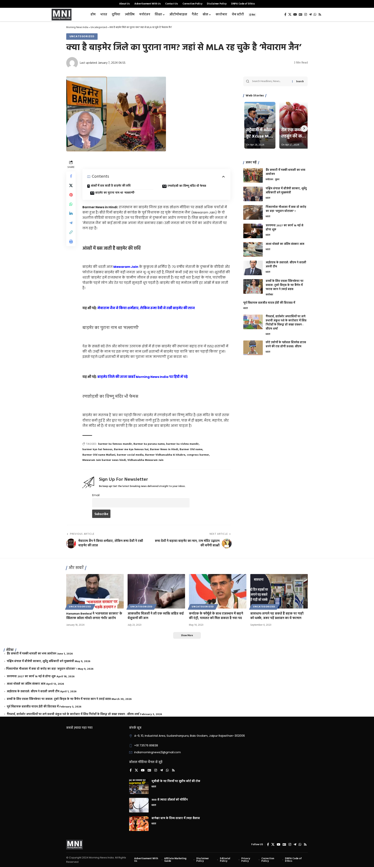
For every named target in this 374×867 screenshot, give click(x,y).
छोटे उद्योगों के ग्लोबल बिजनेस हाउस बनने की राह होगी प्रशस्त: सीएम (286, 344)
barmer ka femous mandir (115, 444)
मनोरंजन (269, 180)
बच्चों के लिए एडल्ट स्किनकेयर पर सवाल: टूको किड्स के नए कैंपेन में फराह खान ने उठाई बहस (284, 285)
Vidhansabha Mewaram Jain (145, 460)
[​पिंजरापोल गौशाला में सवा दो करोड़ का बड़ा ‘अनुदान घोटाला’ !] (253, 212)
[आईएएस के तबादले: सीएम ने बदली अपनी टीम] (253, 268)
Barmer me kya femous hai (131, 449)
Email (96, 495)
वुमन (277, 180)
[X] (289, 14)
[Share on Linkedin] (71, 213)
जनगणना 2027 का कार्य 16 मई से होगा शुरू (284, 227)
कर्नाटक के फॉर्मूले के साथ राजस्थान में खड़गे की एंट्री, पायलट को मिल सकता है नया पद (216, 616)
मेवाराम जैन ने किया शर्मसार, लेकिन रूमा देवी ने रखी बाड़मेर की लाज (146, 308)
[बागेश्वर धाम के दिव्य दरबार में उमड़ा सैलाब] (139, 823)
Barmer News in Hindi (164, 449)
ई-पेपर (252, 14)
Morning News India (77, 27)
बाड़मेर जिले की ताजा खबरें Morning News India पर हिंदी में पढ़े (142, 377)
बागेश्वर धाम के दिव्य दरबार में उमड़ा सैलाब (176, 818)
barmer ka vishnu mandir (182, 444)
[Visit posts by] (72, 63)
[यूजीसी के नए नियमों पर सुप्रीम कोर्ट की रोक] (139, 786)
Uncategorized (99, 27)
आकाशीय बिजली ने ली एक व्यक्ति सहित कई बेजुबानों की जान (156, 616)
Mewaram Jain (125, 267)
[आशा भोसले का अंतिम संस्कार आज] (253, 249)
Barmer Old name (191, 449)
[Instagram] (305, 14)
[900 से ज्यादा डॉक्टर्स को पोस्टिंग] (139, 805)
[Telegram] (310, 14)
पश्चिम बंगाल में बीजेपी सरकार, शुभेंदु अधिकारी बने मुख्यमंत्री (286, 190)
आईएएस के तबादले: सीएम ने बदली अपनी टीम (286, 264)
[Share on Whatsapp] (71, 204)
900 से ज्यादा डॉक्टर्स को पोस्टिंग (170, 800)
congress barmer (198, 455)
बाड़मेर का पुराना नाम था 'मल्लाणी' (115, 193)
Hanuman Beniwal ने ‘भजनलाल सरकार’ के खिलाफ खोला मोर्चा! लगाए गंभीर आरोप (94, 616)
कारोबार (269, 295)
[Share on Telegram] (71, 223)
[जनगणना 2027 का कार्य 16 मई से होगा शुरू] (253, 231)
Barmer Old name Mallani (98, 455)
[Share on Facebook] (71, 176)
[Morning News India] (74, 844)
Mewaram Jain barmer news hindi (104, 460)
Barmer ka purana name (149, 444)
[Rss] (319, 14)
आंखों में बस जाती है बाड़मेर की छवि (111, 186)
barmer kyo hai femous (97, 449)
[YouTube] (295, 14)
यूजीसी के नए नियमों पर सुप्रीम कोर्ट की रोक (176, 781)
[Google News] (300, 14)
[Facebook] (285, 14)
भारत (268, 198)
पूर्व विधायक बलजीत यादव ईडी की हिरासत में (269, 303)
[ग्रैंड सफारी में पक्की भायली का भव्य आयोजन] (253, 175)
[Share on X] (71, 185)
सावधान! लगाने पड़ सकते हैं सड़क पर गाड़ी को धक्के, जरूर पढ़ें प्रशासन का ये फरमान (276, 616)
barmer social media (130, 455)
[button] (71, 232)
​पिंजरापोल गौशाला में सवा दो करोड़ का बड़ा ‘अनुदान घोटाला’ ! (286, 209)
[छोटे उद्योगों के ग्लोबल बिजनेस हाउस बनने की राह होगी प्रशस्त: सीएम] (253, 347)
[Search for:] (270, 81)
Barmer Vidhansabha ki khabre (165, 455)
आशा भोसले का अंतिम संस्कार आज (285, 244)
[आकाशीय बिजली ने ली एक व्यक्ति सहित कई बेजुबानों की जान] (156, 591)
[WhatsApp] (315, 14)
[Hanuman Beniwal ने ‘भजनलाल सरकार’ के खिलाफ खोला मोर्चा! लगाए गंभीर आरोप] (95, 591)
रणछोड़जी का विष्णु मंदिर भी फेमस (187, 186)
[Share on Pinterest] (71, 194)
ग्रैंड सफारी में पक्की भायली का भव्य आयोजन (285, 172)
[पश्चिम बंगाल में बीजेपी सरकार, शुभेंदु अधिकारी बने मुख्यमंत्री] (253, 194)
